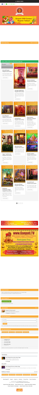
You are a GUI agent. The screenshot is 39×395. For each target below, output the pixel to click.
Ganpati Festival (19, 374)
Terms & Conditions (32, 379)
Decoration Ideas (5, 374)
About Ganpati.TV (6, 379)
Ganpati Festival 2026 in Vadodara (30, 384)
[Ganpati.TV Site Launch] (3, 311)
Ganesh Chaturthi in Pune (19, 384)
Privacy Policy (26, 379)
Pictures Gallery (33, 374)
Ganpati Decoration (26, 374)
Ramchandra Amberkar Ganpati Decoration (31, 118)
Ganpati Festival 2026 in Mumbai (8, 384)
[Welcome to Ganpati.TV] (19, 221)
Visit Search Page (6, 301)
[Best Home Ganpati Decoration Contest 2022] (19, 228)
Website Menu (20, 1)
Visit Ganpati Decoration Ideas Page (13, 357)
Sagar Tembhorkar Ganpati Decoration (7, 154)
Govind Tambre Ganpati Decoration (31, 154)
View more (35, 371)
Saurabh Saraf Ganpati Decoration (31, 182)
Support (11, 379)
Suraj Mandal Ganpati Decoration (7, 116)
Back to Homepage (34, 42)
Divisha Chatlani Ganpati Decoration (31, 80)
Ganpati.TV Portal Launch (10, 310)
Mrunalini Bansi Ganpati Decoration (19, 147)
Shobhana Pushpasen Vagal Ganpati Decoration (7, 189)
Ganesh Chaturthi (12, 374)
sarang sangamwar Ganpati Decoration (19, 91)
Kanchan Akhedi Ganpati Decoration (19, 184)
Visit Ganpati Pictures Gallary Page (13, 366)
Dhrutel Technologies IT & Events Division (23, 382)
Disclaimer (20, 379)
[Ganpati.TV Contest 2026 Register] (19, 16)
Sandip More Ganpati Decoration (19, 119)
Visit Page (5, 77)
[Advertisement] (19, 33)
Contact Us (16, 379)
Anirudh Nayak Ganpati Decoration (7, 70)
